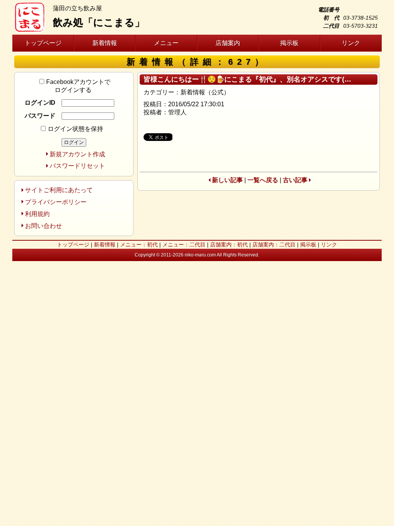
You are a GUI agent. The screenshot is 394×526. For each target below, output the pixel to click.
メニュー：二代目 (183, 244)
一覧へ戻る (262, 180)
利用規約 (37, 214)
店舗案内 (227, 43)
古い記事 (295, 180)
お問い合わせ (43, 226)
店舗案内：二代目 (274, 244)
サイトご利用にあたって (59, 190)
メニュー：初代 (139, 244)
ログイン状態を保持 (75, 129)
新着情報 (104, 43)
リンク (351, 43)
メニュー (166, 43)
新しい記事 (227, 180)
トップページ (43, 43)
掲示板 (289, 43)
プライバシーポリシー (56, 202)
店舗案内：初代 (229, 244)
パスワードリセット (77, 165)
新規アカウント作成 (77, 154)
